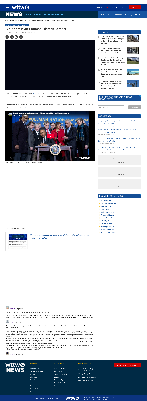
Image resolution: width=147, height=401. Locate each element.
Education (40, 20)
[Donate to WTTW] (72, 398)
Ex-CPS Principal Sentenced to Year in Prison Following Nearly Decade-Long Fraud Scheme (112, 50)
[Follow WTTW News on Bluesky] (139, 14)
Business (23, 20)
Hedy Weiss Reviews (109, 218)
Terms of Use (96, 399)
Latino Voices (106, 223)
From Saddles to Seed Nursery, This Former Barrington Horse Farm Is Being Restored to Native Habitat (113, 61)
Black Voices (106, 209)
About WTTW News (60, 374)
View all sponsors (119, 162)
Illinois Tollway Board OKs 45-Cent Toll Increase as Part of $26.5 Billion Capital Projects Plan (111, 72)
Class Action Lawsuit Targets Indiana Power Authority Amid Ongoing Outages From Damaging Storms (111, 84)
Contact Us (57, 377)
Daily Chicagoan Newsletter (87, 377)
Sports (72, 20)
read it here (27, 107)
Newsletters (118, 14)
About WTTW (49, 398)
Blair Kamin (37, 93)
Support (58, 398)
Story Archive (51, 14)
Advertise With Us (60, 383)
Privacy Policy (88, 399)
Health (47, 20)
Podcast (106, 14)
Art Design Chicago (109, 203)
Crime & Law (32, 20)
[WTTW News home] (14, 14)
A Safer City (106, 200)
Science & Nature (62, 20)
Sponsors (57, 386)
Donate (135, 7)
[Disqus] (50, 278)
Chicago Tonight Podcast (86, 374)
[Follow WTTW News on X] (130, 14)
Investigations (106, 220)
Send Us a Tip (58, 380)
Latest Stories (34, 368)
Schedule (35, 398)
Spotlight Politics (108, 226)
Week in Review (107, 229)
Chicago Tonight (107, 212)
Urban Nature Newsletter (86, 380)
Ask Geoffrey (106, 206)
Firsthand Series (107, 215)
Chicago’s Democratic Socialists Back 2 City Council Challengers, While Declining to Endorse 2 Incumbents (113, 39)
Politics (53, 20)
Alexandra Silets (11, 32)
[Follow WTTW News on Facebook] (125, 14)
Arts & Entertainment (12, 20)
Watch (37, 14)
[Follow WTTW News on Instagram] (135, 14)
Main (28, 14)
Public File (104, 399)
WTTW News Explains (110, 232)
